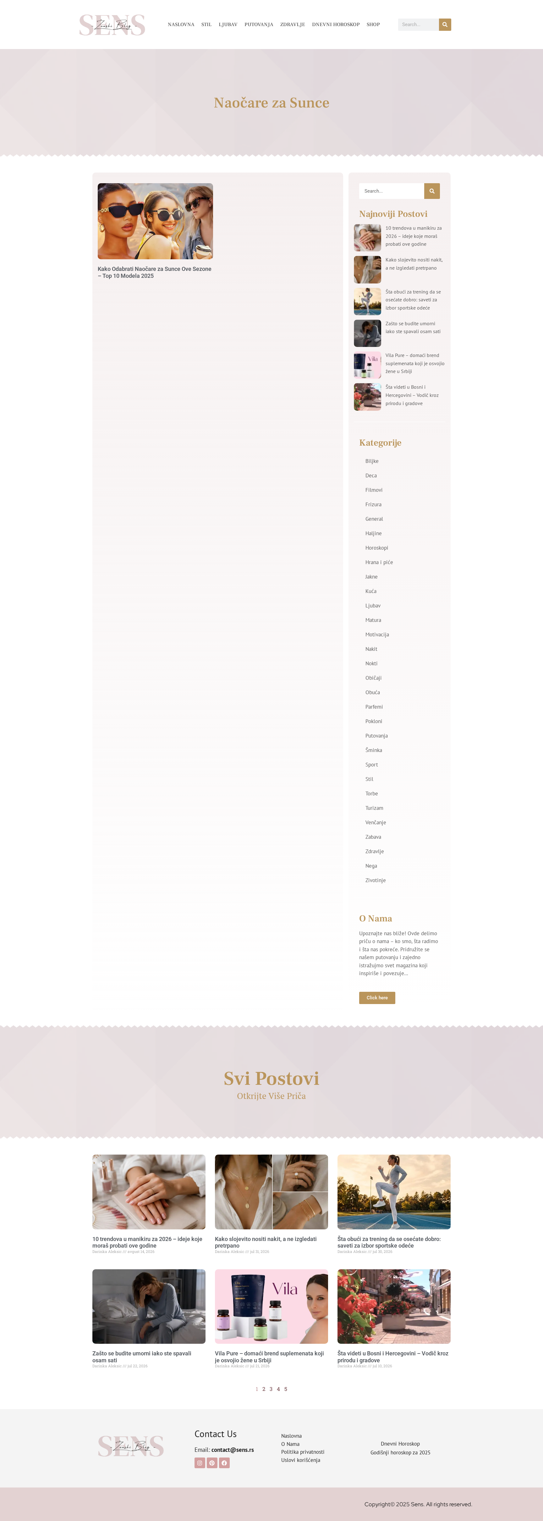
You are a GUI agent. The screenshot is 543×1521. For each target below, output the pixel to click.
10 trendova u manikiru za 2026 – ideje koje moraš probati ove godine (414, 236)
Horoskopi (376, 547)
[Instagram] (200, 1463)
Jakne (371, 576)
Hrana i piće (379, 562)
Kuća (370, 591)
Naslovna (181, 24)
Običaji (373, 677)
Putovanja (258, 24)
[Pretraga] (445, 25)
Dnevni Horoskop (336, 24)
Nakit (371, 648)
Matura (373, 620)
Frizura (373, 504)
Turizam (374, 807)
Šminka (373, 750)
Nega (371, 865)
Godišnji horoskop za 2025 (400, 1452)
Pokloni (373, 721)
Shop (373, 24)
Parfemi (374, 706)
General (374, 518)
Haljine (373, 533)
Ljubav (228, 24)
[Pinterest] (212, 1463)
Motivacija (377, 634)
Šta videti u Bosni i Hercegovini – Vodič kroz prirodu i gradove (412, 395)
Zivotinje (375, 880)
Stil (206, 24)
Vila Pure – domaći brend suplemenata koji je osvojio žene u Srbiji (415, 363)
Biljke (372, 461)
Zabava (373, 836)
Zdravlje (292, 24)
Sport (371, 764)
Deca (371, 475)
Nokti (371, 663)
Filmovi (374, 489)
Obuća (372, 692)
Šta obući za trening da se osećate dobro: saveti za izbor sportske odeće (413, 299)
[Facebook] (224, 1463)
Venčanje (375, 822)
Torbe (371, 793)
